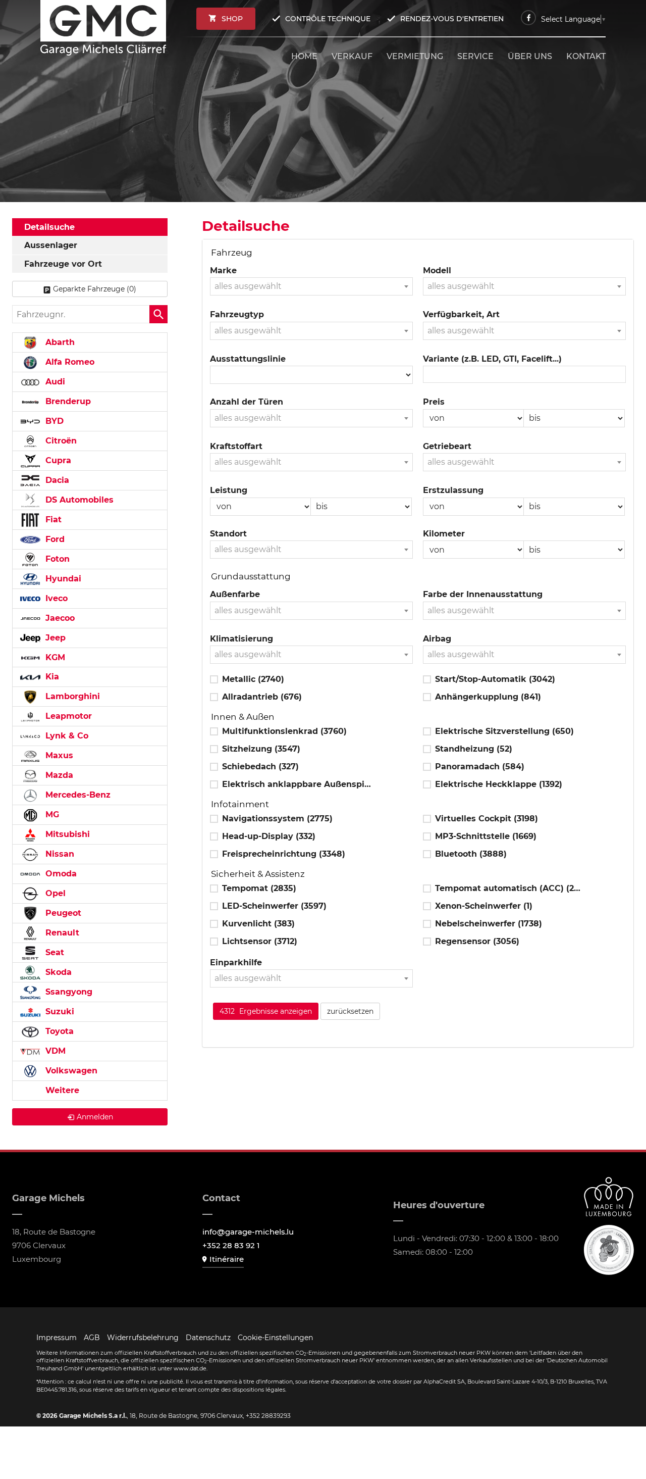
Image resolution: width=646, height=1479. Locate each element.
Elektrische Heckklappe (498, 784)
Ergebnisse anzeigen (266, 1011)
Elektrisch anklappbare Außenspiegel (297, 784)
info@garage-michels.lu (248, 1232)
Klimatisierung (241, 639)
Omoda (60, 873)
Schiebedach (260, 766)
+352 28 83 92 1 (231, 1245)
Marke (223, 270)
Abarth (59, 342)
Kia (51, 676)
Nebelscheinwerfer (488, 923)
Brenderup (67, 401)
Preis (434, 402)
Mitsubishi (66, 834)
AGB (92, 1337)
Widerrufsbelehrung (143, 1337)
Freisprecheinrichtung (283, 854)
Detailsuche (49, 227)
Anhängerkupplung (488, 697)
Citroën (60, 441)
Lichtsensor (259, 941)
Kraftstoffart (236, 446)
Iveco (55, 598)
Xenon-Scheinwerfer (483, 906)
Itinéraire (226, 1259)
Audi (54, 381)
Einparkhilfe (236, 962)
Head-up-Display (268, 836)
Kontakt (586, 56)
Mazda (58, 775)
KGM (54, 657)
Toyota (58, 1031)
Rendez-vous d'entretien (452, 18)
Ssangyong (67, 992)
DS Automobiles (78, 500)
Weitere (61, 1090)
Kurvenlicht (258, 923)
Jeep (54, 638)
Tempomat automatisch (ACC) (510, 888)
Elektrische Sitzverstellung (504, 731)
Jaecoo (59, 618)
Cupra (57, 460)
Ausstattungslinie (248, 359)
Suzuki (58, 1011)
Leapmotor (67, 716)
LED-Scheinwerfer (274, 906)
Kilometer (444, 533)
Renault (61, 933)
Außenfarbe (235, 594)
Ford (54, 539)
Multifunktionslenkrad (284, 731)
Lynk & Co (65, 736)
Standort (228, 533)
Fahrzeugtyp (237, 314)
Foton (56, 559)
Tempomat (259, 888)
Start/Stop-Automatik (495, 679)
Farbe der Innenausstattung (483, 594)
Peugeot (62, 913)
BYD (53, 421)
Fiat (52, 519)
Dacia (56, 480)
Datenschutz (208, 1337)
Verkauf (352, 56)
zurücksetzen (350, 1011)
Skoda (57, 972)
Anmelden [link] (95, 1116)
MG (51, 814)
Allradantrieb (262, 697)
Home (304, 56)
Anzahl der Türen (246, 402)
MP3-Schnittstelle (485, 836)
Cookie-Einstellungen (275, 1337)
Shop (232, 18)
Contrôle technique (327, 18)
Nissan (58, 854)
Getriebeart (447, 446)
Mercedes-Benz (77, 795)
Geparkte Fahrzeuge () (94, 288)
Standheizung (473, 749)
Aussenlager (50, 245)
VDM (54, 1051)
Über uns (530, 56)
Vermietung (415, 56)
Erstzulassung (453, 490)
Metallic (253, 679)
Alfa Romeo (68, 362)
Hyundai (62, 578)
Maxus (58, 755)
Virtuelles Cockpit (486, 818)
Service (475, 56)
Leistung (228, 490)
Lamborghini (71, 696)
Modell (437, 270)
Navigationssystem (277, 818)
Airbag (437, 639)
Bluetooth (471, 854)
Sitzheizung (261, 749)
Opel (54, 893)
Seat (53, 952)
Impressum (56, 1337)
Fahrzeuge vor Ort (63, 264)
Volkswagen (70, 1070)
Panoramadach (479, 766)
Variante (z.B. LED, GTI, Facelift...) (492, 359)
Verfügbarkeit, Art (461, 314)
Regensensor (477, 941)
